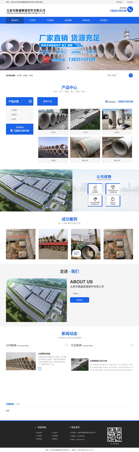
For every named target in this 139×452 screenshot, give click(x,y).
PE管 (31, 75)
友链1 (8, 410)
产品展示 (50, 20)
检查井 (25, 75)
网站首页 (14, 20)
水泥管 (19, 75)
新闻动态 (86, 20)
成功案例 (68, 20)
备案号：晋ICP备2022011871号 (83, 450)
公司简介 (32, 20)
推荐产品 (47, 101)
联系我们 (119, 2)
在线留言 (130, 2)
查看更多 (80, 300)
